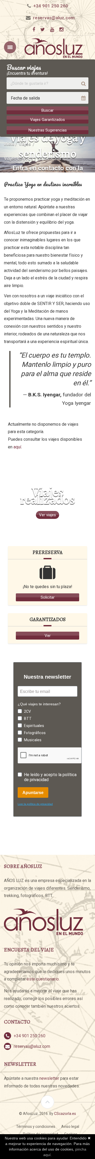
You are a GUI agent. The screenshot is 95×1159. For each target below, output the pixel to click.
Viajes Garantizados (47, 119)
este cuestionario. (43, 979)
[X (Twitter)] (42, 29)
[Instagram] (61, 29)
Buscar (47, 110)
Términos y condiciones (35, 1126)
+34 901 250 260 (50, 5)
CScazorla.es (65, 1113)
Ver (48, 635)
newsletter (49, 1078)
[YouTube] (52, 29)
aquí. (17, 446)
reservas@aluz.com (54, 17)
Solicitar (48, 597)
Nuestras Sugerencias (47, 130)
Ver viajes (47, 515)
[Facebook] (33, 29)
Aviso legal (70, 1126)
